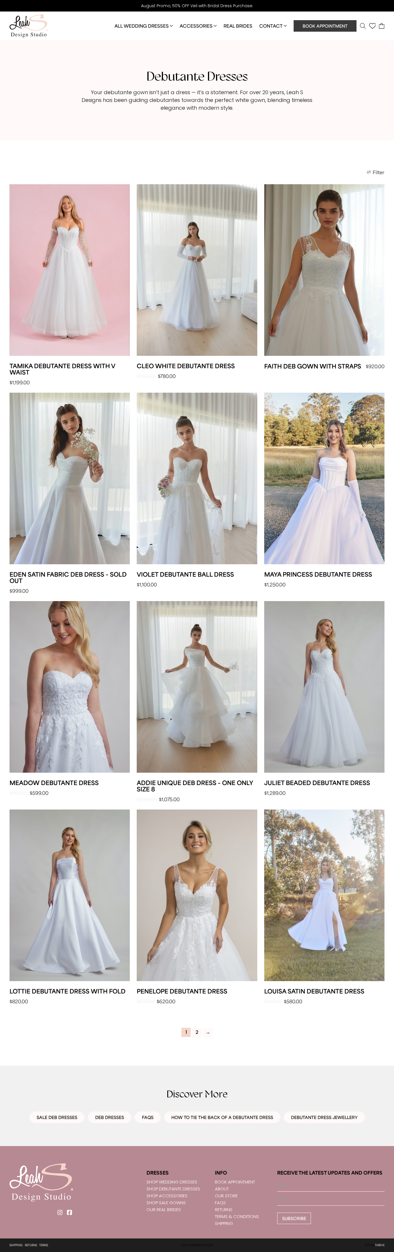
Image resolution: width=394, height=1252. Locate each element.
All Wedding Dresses (142, 26)
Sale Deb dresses (57, 1117)
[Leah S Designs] (29, 25)
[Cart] (381, 26)
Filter (378, 172)
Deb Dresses (109, 1117)
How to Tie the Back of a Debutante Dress (222, 1117)
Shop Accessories (167, 1196)
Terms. (43, 1245)
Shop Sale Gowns (166, 1203)
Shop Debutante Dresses (173, 1189)
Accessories (196, 26)
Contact (271, 26)
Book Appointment (325, 26)
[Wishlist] (372, 26)
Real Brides (238, 26)
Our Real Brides (164, 1210)
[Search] (363, 26)
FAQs (147, 1117)
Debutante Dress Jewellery (324, 1117)
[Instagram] (59, 1213)
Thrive (379, 1245)
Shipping (224, 1223)
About (222, 1189)
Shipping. (16, 1245)
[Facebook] (69, 1213)
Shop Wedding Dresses (172, 1182)
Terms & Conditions (237, 1216)
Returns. (31, 1245)
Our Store (226, 1196)
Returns (223, 1210)
